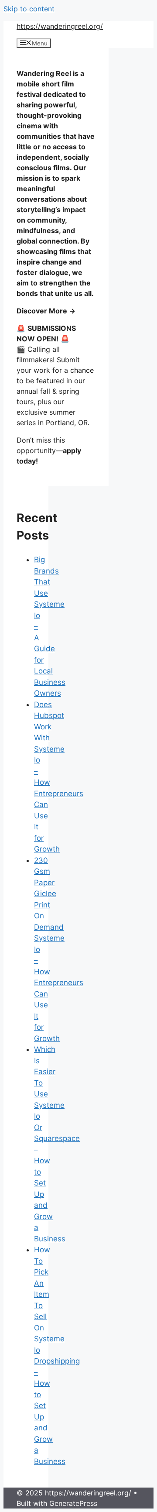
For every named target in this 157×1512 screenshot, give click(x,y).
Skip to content (29, 8)
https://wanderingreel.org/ (60, 26)
